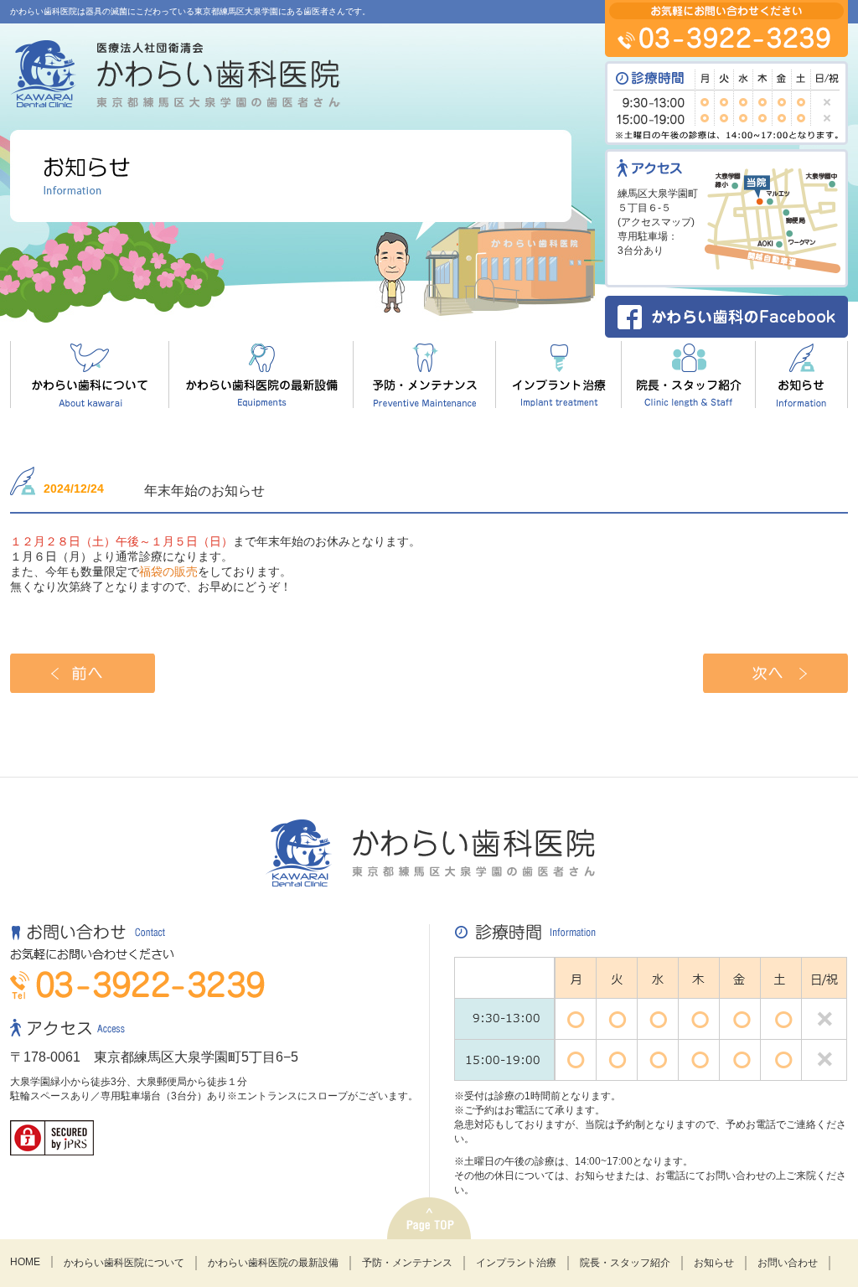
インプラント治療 (516, 1263)
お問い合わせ (787, 1263)
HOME (25, 1262)
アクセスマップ (656, 222)
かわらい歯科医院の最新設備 (273, 1263)
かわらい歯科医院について (124, 1263)
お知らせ (714, 1263)
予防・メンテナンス (407, 1263)
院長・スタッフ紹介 (625, 1263)
